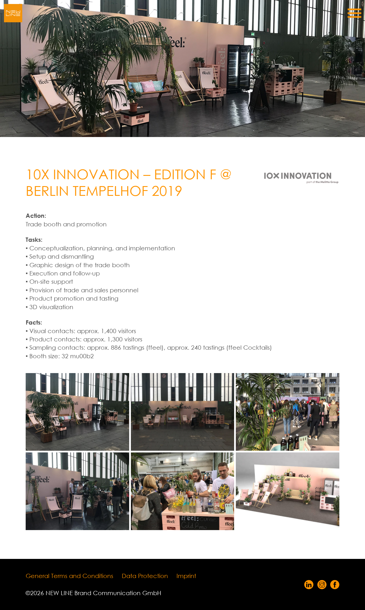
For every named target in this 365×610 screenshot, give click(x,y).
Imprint (186, 575)
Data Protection (145, 575)
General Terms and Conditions (69, 575)
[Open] (354, 13)
